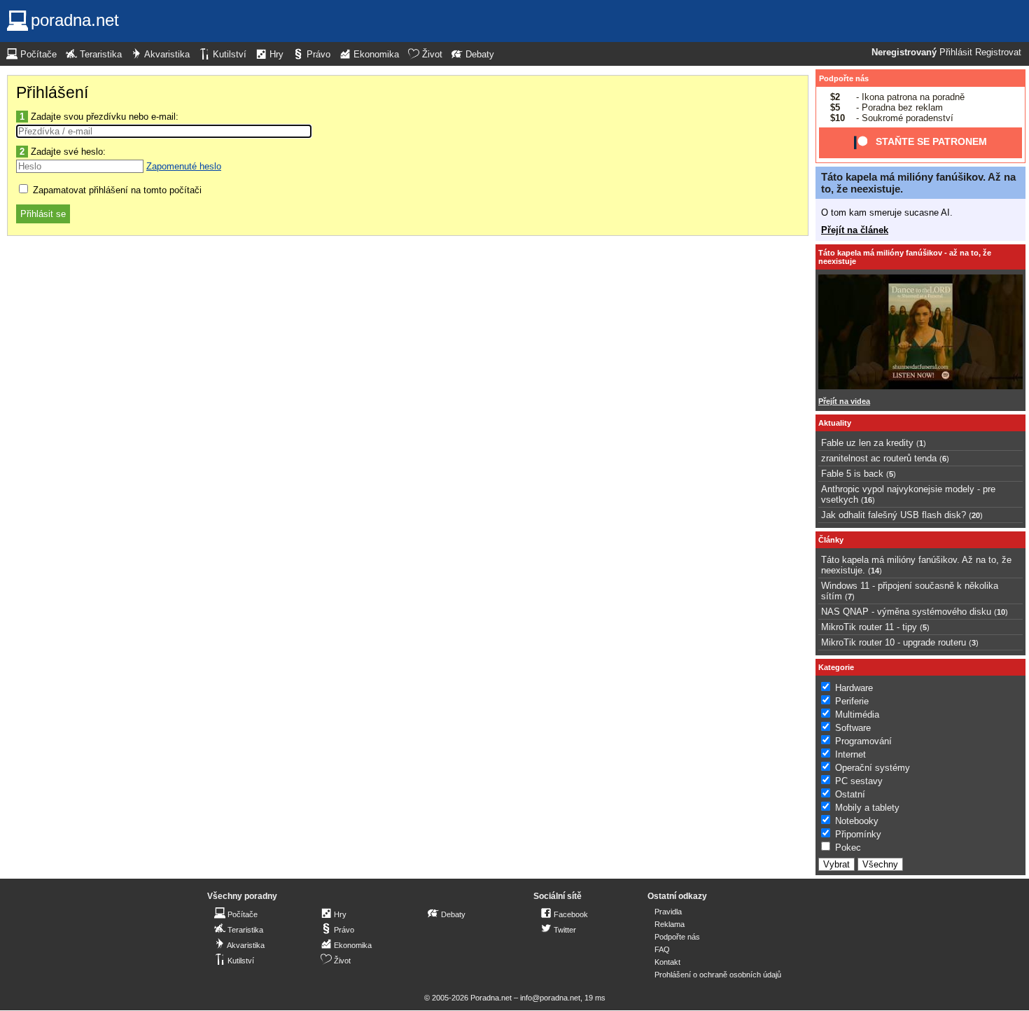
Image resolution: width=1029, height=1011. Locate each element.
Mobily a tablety (867, 807)
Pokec (848, 847)
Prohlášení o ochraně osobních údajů (717, 974)
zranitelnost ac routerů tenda (879, 458)
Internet (850, 754)
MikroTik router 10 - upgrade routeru (893, 642)
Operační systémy (872, 767)
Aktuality (834, 423)
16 (868, 500)
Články (831, 540)
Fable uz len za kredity (867, 443)
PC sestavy (859, 781)
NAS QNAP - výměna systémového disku (906, 611)
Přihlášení (52, 92)
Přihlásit (955, 52)
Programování (863, 741)
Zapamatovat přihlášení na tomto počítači (116, 190)
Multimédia (857, 714)
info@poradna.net (550, 997)
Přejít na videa (844, 401)
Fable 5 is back (852, 473)
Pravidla (668, 911)
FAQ (662, 949)
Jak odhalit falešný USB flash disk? (893, 515)
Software (853, 728)
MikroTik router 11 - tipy (869, 627)
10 (1001, 612)
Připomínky (858, 834)
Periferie (852, 701)
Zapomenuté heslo (183, 166)
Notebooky (856, 821)
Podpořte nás (844, 78)
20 (976, 515)
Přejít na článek (854, 230)
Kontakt (667, 962)
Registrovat (998, 52)
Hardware (854, 688)
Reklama (669, 924)
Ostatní (850, 794)
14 (875, 570)
